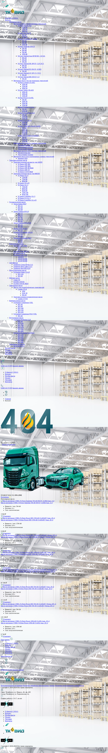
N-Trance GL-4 (23, 175)
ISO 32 (20, 206)
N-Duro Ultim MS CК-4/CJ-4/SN (29, 126)
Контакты (8, 354)
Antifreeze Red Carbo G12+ (23, 266)
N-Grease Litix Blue (20, 246)
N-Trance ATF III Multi (25, 168)
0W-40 (24, 50)
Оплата (7, 350)
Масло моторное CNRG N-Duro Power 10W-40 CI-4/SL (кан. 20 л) (24, 623)
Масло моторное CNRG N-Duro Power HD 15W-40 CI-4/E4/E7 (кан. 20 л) (27, 520)
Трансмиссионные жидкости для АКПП (28, 162)
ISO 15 (20, 213)
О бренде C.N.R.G (11, 18)
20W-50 (24, 31)
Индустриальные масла (17, 270)
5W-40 (24, 35)
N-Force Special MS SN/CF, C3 (28, 77)
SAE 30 (24, 293)
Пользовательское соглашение (12, 686)
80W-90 (24, 181)
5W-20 (24, 60)
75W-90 (24, 179)
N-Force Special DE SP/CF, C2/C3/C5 (31, 63)
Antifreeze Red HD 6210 (22, 268)
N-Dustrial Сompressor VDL (23, 302)
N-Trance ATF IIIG (24, 166)
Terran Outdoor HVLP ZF (22, 223)
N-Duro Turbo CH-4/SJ (26, 90)
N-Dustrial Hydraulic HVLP (23, 232)
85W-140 (25, 194)
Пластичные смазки (16, 244)
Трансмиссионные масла (18, 160)
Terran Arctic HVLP (20, 229)
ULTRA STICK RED (21, 284)
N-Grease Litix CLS (20, 255)
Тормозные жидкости (17, 344)
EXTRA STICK (19, 282)
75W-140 (25, 192)
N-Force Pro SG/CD (25, 26)
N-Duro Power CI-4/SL (26, 98)
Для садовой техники (25, 147)
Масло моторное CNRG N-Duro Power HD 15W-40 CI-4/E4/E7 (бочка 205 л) (28, 537)
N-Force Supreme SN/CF (26, 46)
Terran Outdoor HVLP (21, 211)
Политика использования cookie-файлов (69, 686)
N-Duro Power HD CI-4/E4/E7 (28, 136)
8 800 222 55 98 (6, 366)
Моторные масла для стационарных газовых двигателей (34, 156)
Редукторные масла (16, 318)
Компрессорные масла (17, 301)
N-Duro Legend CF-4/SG (26, 82)
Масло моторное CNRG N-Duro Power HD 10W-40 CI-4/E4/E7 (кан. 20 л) (27, 554)
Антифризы (13, 263)
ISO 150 (20, 310)
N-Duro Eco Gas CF (25, 120)
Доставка (8, 352)
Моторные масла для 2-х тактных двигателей (30, 143)
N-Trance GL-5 (23, 185)
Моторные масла (15, 22)
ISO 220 (20, 274)
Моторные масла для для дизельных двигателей (31, 81)
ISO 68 (20, 210)
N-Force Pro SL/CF (24, 33)
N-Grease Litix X (19, 253)
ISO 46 (20, 208)
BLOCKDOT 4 (19, 346)
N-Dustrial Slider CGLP (22, 272)
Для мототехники (24, 145)
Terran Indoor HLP (20, 204)
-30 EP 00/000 (22, 259)
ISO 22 (20, 215)
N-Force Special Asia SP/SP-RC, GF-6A (31, 56)
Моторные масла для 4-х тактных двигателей (30, 151)
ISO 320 (20, 329)
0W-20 (24, 58)
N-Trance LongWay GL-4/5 (27, 200)
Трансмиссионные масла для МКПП (27, 173)
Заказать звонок (18, 366)
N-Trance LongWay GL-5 (26, 196)
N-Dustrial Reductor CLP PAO (24, 333)
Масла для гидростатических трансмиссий (29, 287)
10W (23, 291)
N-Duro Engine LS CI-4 (26, 107)
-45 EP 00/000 (22, 261)
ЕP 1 (19, 247)
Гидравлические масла (17, 202)
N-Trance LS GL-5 (24, 198)
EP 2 (19, 249)
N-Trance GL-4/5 (23, 183)
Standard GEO (23, 158)
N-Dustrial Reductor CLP (22, 320)
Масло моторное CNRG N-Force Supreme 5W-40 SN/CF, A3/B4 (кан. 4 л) (27, 503)
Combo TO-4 (22, 289)
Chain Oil (17, 280)
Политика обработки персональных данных (39, 686)
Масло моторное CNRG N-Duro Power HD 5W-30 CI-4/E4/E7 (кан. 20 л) (26, 589)
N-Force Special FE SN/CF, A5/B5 (29, 69)
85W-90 (24, 191)
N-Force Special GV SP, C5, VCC (29, 73)
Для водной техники (25, 149)
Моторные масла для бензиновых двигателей (30, 24)
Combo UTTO (23, 299)
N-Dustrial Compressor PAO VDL (25, 314)
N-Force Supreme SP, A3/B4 (27, 39)
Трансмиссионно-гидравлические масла (28, 297)
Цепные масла (14, 278)
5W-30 (24, 41)
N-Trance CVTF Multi (25, 172)
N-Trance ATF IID (24, 164)
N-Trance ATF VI (24, 170)
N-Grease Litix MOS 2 (21, 251)
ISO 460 (20, 331)
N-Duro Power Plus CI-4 (26, 113)
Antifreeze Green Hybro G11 (23, 265)
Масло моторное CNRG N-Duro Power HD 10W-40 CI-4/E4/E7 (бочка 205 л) (28, 571)
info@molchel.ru (6, 656)
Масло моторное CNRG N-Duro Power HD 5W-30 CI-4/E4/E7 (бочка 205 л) (27, 606)
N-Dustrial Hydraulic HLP (22, 238)
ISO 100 (20, 308)
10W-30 (24, 92)
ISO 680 (20, 342)
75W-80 (24, 177)
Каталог (8, 20)
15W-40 (24, 29)
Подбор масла (10, 348)
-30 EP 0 (21, 257)
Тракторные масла (15, 285)
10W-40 (24, 27)
